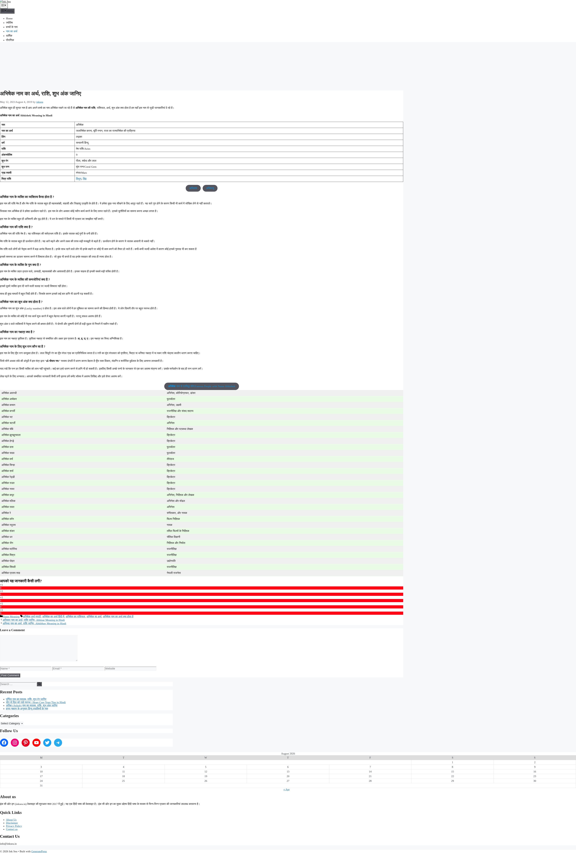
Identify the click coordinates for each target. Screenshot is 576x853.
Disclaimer (12, 822)
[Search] (39, 684)
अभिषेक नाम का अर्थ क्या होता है (118, 616)
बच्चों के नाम (12, 26)
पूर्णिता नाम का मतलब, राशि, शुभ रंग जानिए (26, 699)
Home (9, 18)
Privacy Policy (14, 826)
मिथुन (78, 178)
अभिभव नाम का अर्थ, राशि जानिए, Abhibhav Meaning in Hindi (34, 623)
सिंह (85, 178)
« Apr (287, 789)
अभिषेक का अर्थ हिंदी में (53, 616)
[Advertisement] (288, 66)
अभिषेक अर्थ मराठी (32, 616)
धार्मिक (9, 35)
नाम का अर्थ (11, 31)
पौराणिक (10, 40)
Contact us (12, 829)
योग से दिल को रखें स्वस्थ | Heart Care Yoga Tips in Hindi (36, 702)
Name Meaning (11, 616)
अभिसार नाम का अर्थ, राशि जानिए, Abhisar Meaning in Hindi (34, 619)
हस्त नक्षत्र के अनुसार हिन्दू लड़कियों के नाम (27, 708)
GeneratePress (39, 851)
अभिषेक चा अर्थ (94, 616)
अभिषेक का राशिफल (75, 616)
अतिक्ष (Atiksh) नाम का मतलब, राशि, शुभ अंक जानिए (31, 705)
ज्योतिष (9, 22)
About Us (11, 819)
